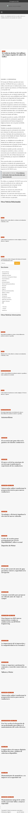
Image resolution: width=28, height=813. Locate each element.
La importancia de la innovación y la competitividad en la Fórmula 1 (13, 644)
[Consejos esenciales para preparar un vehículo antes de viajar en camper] (14, 582)
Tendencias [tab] (4, 310)
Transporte (4, 296)
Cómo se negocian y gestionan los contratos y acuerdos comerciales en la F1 (14, 667)
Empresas (4, 280)
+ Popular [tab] (4, 308)
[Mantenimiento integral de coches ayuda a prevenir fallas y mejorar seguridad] (14, 787)
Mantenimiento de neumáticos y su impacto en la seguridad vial (13, 776)
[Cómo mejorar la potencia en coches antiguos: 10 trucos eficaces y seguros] (11, 229)
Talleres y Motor (6, 292)
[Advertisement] (14, 34)
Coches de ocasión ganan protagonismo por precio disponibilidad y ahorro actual (11, 540)
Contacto (3, 807)
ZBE (3, 303)
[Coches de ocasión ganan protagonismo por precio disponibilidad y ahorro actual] (14, 526)
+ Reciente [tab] (4, 306)
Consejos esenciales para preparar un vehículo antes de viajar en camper (13, 596)
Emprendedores (5, 278)
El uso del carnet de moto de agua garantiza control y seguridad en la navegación (13, 570)
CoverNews (14, 812)
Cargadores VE (5, 273)
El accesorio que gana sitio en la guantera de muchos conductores (12, 441)
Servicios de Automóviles (8, 290)
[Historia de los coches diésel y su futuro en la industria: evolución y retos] (11, 210)
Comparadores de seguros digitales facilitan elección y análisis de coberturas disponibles (13, 751)
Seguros (4, 289)
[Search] (26, 12)
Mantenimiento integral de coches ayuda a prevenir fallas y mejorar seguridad (13, 801)
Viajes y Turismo (6, 301)
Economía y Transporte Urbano (9, 277)
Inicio (2, 806)
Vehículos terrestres (6, 299)
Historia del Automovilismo (8, 284)
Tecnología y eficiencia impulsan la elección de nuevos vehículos (13, 515)
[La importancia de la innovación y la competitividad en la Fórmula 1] (14, 632)
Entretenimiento (6, 282)
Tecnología (4, 294)
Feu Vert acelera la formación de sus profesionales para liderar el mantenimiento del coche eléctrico (13, 725)
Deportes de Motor (6, 275)
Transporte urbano (6, 297)
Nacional (4, 285)
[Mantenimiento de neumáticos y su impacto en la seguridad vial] (14, 763)
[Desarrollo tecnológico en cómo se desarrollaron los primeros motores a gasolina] (11, 324)
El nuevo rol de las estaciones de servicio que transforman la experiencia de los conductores (12, 464)
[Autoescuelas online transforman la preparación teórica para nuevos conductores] (14, 476)
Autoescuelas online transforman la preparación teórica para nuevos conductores (13, 490)
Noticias (3, 51)
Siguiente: (13, 195)
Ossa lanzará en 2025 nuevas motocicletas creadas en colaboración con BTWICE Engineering (11, 621)
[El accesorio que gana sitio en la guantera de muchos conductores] (14, 428)
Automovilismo (5, 271)
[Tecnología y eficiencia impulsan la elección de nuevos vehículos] (14, 502)
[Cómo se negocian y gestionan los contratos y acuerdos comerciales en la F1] (14, 654)
